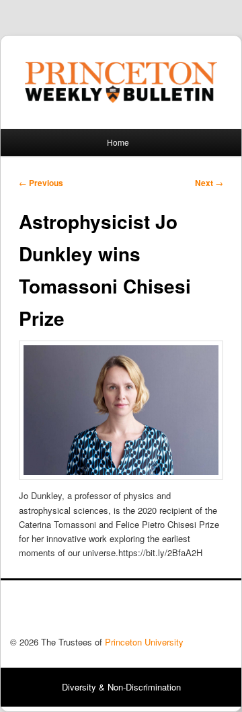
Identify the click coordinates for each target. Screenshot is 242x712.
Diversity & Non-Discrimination (121, 686)
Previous (41, 183)
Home (118, 142)
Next (209, 183)
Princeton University (182, 612)
